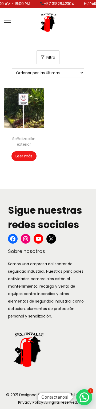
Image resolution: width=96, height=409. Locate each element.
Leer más (24, 156)
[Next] (88, 4)
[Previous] (8, 4)
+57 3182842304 (56, 3)
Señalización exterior (23, 141)
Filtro (50, 57)
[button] (84, 397)
